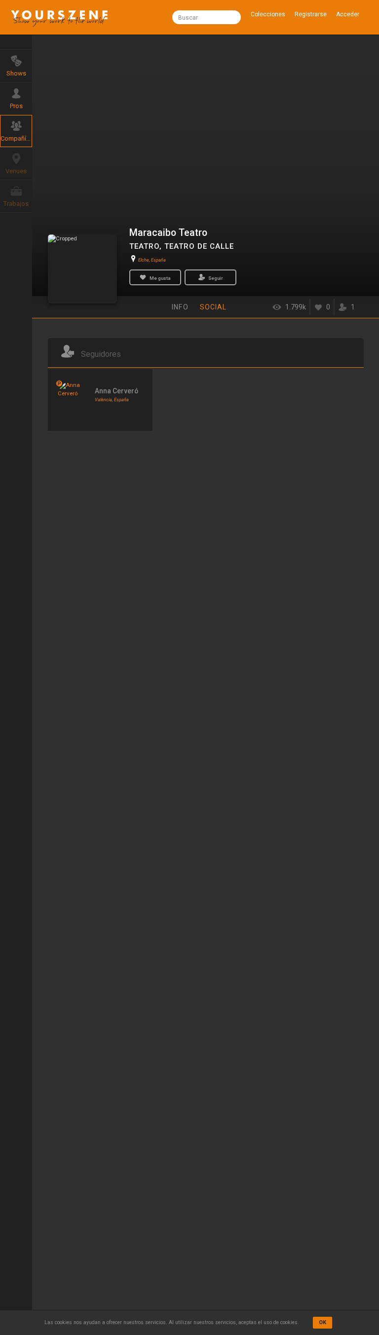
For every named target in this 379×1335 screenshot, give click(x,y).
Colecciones (268, 14)
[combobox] (206, 17)
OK (322, 1322)
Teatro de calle (199, 246)
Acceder (347, 14)
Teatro (144, 246)
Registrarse (311, 14)
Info (180, 307)
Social (213, 307)
